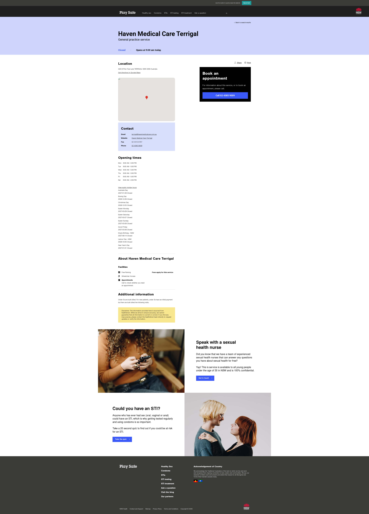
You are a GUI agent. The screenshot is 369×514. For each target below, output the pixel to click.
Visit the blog (167, 492)
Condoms (157, 13)
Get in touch (204, 378)
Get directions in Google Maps (129, 73)
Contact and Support (136, 509)
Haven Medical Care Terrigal (142, 138)
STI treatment (186, 13)
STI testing (174, 13)
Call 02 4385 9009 (225, 95)
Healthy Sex (167, 466)
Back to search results (243, 22)
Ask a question (200, 13)
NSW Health (123, 509)
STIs (165, 13)
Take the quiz (121, 439)
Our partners (167, 496)
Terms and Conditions (171, 509)
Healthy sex (146, 13)
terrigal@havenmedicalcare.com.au (144, 134)
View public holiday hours (127, 187)
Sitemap (148, 509)
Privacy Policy (157, 509)
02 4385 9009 (137, 146)
